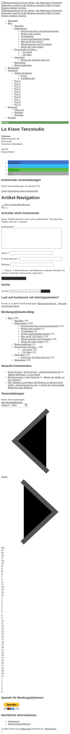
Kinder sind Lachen (31, 33)
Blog (10, 23)
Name (5, 253)
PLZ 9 (17, 104)
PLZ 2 (17, 86)
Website (5, 264)
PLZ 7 (17, 99)
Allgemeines (20, 28)
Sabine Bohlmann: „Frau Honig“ (24, 374)
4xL (4, 207)
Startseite (13, 20)
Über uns (19, 109)
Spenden (19, 115)
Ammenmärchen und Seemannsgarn (40, 31)
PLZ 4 (17, 91)
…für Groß (26, 52)
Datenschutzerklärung (19, 724)
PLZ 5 (17, 94)
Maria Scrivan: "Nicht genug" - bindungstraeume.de (34, 372)
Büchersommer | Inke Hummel (23, 377)
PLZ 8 (17, 102)
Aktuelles (19, 26)
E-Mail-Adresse (10, 258)
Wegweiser (20, 62)
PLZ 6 (17, 96)
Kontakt (12, 117)
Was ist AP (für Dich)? (32, 41)
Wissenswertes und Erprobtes (36, 44)
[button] (14, 162)
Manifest (18, 112)
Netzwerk (12, 107)
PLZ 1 (17, 83)
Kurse (24, 75)
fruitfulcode (25, 728)
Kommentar (8, 226)
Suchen (5, 291)
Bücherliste (13, 67)
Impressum (13, 721)
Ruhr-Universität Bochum (15, 204)
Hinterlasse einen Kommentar (22, 191)
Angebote (13, 70)
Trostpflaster (27, 36)
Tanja (4, 191)
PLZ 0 (17, 81)
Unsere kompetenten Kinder (35, 39)
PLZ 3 (17, 88)
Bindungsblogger (23, 65)
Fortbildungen (28, 78)
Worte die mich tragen (32, 47)
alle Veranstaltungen (11, 402)
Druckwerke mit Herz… (26, 49)
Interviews (19, 57)
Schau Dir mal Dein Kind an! (35, 60)
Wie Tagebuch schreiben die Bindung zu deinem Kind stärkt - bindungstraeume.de (35, 383)
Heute (4, 476)
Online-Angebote (23, 73)
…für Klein (26, 54)
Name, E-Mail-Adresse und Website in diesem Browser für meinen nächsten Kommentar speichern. (33, 271)
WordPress (50, 728)
